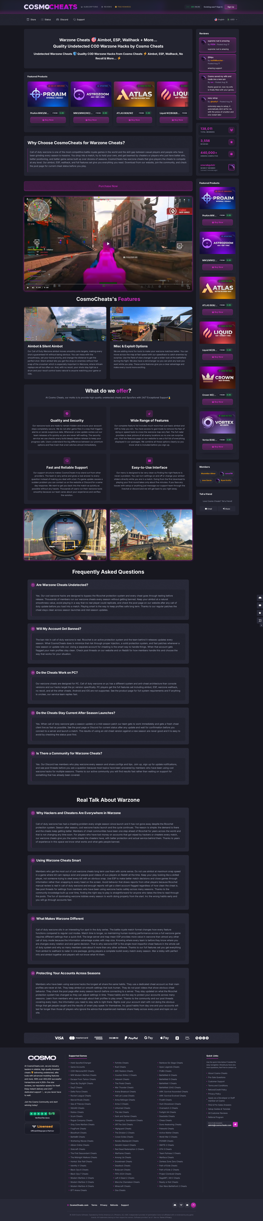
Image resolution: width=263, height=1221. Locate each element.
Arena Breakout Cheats (125, 1091)
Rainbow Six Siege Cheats (171, 1063)
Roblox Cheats (77, 1112)
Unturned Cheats (122, 1108)
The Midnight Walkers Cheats (84, 1157)
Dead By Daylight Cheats (82, 1083)
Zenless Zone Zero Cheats (171, 1161)
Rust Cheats (120, 1067)
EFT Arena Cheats (79, 1190)
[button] (193, 1205)
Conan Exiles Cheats (124, 1137)
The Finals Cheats (123, 1083)
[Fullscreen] (189, 288)
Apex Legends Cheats (169, 1067)
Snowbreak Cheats (123, 1161)
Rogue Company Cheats (81, 1120)
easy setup (213, 98)
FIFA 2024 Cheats (123, 1174)
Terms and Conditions (218, 1085)
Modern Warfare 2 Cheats (82, 1178)
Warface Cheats (166, 1157)
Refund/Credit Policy (217, 1089)
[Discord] (174, 1205)
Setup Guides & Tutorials (219, 1109)
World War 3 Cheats (168, 1137)
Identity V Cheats (78, 1165)
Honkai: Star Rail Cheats (81, 1161)
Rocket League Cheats (81, 1095)
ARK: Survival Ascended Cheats (173, 1091)
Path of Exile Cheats (168, 1165)
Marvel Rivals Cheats (80, 1100)
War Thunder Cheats (124, 1087)
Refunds (114, 1205)
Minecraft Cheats (122, 1186)
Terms (94, 1205)
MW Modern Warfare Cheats (83, 1075)
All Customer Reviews (218, 1113)
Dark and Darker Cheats (126, 1116)
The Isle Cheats (122, 1112)
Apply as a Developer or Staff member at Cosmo (221, 1099)
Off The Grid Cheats (124, 1124)
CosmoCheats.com (77, 1205)
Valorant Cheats (122, 1079)
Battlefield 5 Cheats (168, 1079)
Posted (223, 44)
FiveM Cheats (165, 1100)
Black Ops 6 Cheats (79, 1170)
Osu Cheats (120, 1190)
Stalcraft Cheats (78, 1149)
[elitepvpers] (181, 1205)
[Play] (108, 244)
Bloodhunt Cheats (78, 1132)
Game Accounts (78, 1067)
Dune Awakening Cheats (170, 1124)
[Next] (187, 105)
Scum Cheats (76, 1116)
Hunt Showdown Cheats (170, 1104)
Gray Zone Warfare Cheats (82, 1124)
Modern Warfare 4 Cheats (82, 1186)
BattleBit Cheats (78, 1137)
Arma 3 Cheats (121, 1104)
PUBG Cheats (165, 1071)
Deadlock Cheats (122, 1165)
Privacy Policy (214, 1094)
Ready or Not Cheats (168, 1182)
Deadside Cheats (167, 1116)
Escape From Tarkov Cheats (83, 1079)
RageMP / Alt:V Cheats (169, 1178)
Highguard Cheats (123, 1128)
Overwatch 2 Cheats (168, 1108)
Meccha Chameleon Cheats (127, 1182)
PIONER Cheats (166, 1141)
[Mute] (33, 288)
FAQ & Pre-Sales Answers (219, 1105)
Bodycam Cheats (122, 1170)
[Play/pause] (28, 288)
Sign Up (231, 7)
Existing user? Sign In (213, 7)
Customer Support (216, 1081)
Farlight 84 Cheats (167, 1112)
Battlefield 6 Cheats (168, 1075)
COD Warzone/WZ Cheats (82, 1071)
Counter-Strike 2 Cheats (126, 1075)
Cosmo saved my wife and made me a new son (219, 77)
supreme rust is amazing (218, 41)
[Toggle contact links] (261, 625)
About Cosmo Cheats (217, 1073)
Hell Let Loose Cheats (124, 1095)
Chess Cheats (165, 1120)
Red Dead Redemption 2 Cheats (129, 1149)
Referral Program (215, 1117)
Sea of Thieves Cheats (81, 1104)
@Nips (210, 57)
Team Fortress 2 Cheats (170, 1153)
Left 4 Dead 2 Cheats (124, 1178)
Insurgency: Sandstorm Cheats (129, 1120)
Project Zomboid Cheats (170, 1174)
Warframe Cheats (123, 1153)
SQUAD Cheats (77, 1108)
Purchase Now (108, 186)
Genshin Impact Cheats (125, 1145)
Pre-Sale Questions (216, 1077)
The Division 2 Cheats (124, 1132)
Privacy (103, 1205)
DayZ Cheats (76, 1087)
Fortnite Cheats (121, 1063)
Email (210, 509)
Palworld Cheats (166, 1128)
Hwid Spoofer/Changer (81, 1063)
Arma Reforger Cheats (125, 1100)
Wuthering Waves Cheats (82, 1141)
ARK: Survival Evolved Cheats (172, 1095)
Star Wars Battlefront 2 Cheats (173, 1186)
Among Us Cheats (123, 1157)
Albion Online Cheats (80, 1145)
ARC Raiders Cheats (124, 1071)
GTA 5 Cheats (165, 1149)
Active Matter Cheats (168, 1132)
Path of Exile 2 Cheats (169, 1170)
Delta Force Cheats (79, 1091)
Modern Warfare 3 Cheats (82, 1182)
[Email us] (235, 1124)
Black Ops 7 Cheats (79, 1174)
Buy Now (49, 120)
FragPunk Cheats (78, 1128)
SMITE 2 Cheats (166, 1145)
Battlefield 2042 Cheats (170, 1087)
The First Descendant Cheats (84, 1153)
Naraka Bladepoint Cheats (126, 1141)
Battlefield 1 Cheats (168, 1083)
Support (125, 1205)
